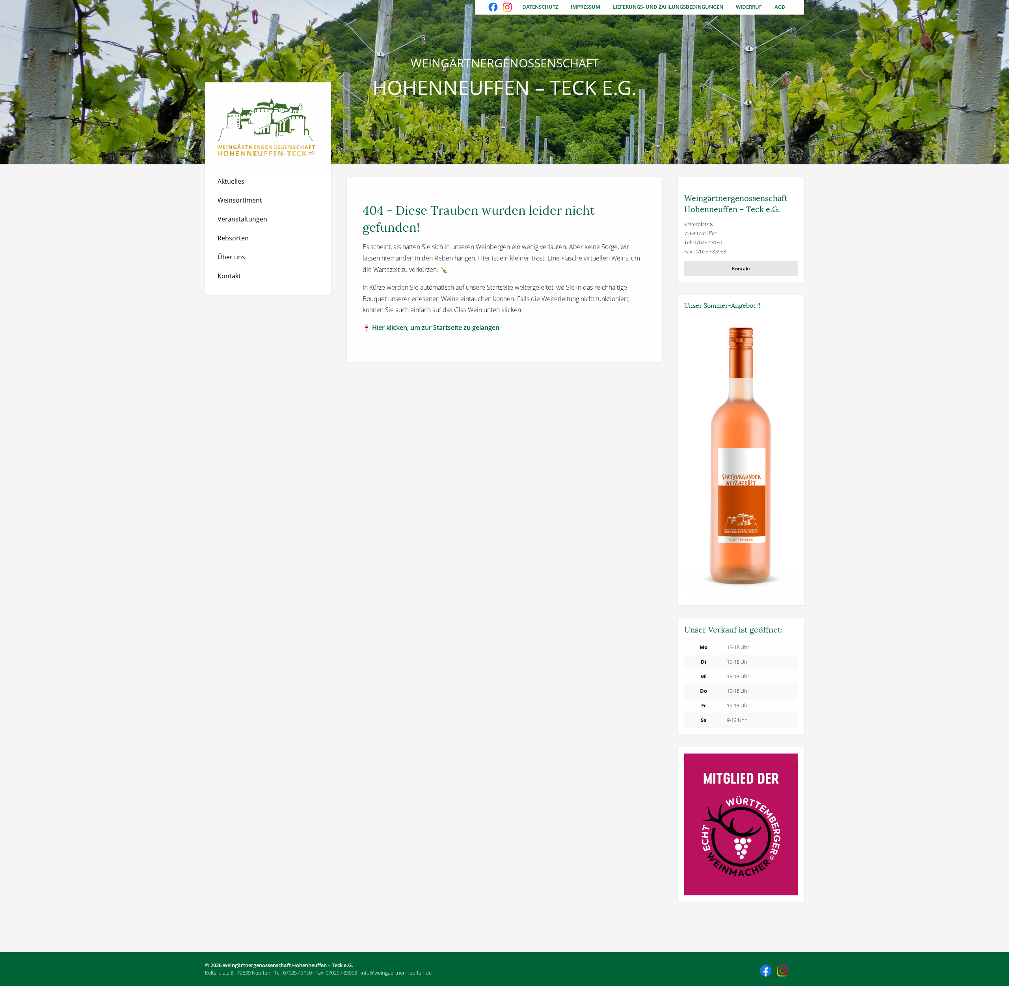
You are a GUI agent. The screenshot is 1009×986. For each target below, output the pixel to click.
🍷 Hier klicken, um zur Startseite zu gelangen (431, 327)
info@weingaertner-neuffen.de (396, 972)
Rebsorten (233, 238)
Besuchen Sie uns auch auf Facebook (494, 8)
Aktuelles (231, 181)
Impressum (585, 6)
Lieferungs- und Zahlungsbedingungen (668, 6)
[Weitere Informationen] (741, 456)
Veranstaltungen (242, 219)
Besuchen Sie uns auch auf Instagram (508, 8)
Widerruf (749, 6)
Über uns (231, 257)
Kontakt (229, 276)
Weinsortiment (240, 200)
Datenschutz (540, 6)
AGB (779, 6)
